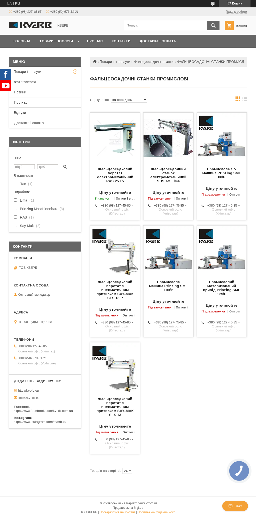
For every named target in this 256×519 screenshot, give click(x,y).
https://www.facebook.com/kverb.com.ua (43, 411)
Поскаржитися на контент (117, 512)
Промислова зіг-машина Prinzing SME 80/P (221, 173)
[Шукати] (213, 25)
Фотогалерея (25, 82)
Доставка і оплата (158, 41)
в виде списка (244, 99)
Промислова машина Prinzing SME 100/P (168, 286)
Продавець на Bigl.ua (128, 508)
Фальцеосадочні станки (154, 62)
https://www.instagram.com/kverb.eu (40, 422)
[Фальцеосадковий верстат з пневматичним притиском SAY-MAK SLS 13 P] (115, 250)
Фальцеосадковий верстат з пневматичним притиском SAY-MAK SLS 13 (115, 407)
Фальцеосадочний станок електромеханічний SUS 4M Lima (168, 175)
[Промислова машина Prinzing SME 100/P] (168, 250)
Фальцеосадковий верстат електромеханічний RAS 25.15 (115, 175)
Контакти (121, 41)
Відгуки (20, 113)
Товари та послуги (115, 62)
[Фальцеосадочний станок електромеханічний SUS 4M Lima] (168, 138)
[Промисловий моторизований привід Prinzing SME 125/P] (221, 250)
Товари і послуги (56, 41)
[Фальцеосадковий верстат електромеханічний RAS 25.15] (115, 138)
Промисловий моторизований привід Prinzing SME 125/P (221, 288)
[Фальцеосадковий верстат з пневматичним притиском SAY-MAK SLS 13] (115, 367)
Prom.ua (152, 503)
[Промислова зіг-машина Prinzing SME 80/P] (221, 138)
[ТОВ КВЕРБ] (30, 27)
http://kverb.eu (28, 390)
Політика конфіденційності (157, 512)
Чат (239, 506)
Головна (22, 41)
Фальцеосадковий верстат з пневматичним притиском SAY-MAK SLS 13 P (115, 290)
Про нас (95, 41)
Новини (20, 92)
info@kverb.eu (29, 397)
